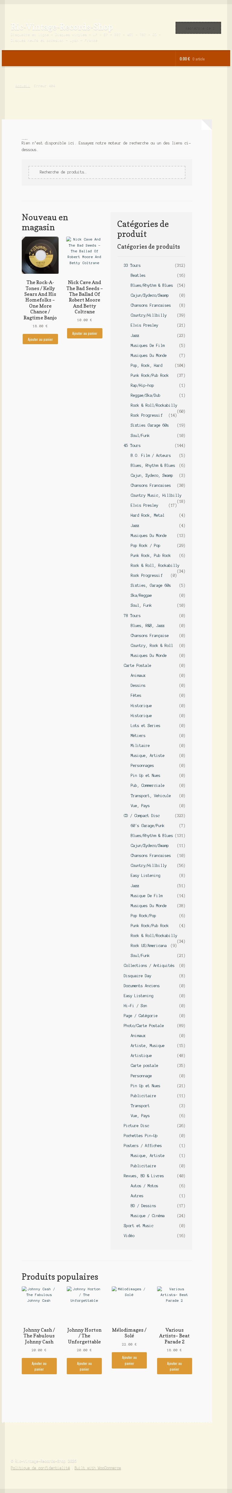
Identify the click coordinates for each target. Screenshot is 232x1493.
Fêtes (136, 695)
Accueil (22, 85)
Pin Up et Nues (145, 775)
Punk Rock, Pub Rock (151, 555)
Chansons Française (150, 636)
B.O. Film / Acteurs (151, 455)
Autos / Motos (144, 1186)
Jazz (135, 336)
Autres (137, 1196)
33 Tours (132, 265)
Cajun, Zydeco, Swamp (152, 475)
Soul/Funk (140, 436)
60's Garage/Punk (148, 826)
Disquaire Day (137, 976)
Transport (140, 1106)
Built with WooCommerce (98, 1468)
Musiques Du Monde (149, 355)
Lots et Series (145, 726)
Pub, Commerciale (148, 785)
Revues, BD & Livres (144, 1176)
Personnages (142, 766)
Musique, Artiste (148, 756)
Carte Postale (137, 665)
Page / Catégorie (141, 1016)
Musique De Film (147, 896)
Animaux (138, 675)
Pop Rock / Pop (145, 546)
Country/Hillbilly (149, 315)
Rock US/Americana (149, 946)
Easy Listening (145, 875)
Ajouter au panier (40, 339)
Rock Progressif (147, 415)
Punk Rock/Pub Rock (150, 375)
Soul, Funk (141, 605)
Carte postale (144, 1066)
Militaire (140, 746)
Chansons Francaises (151, 305)
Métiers (138, 736)
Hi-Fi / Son (135, 1006)
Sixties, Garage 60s (151, 585)
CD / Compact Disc (142, 816)
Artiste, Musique (148, 1046)
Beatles (138, 275)
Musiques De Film (148, 345)
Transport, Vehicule (151, 796)
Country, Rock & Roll (152, 646)
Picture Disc (136, 1126)
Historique (141, 706)
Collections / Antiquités (149, 966)
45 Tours (132, 446)
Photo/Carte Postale (144, 1026)
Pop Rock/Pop (143, 916)
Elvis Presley (144, 325)
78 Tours (132, 616)
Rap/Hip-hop (142, 385)
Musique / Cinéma (148, 1216)
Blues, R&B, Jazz (148, 626)
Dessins (138, 685)
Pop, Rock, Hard (147, 365)
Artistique (141, 1056)
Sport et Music (138, 1226)
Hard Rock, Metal (148, 515)
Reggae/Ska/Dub (145, 395)
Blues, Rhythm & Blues (153, 465)
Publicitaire (143, 1096)
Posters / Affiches (143, 1146)
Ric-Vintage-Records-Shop (62, 27)
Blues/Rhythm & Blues (152, 285)
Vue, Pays (140, 806)
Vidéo (129, 1236)
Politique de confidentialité (40, 1468)
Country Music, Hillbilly (156, 495)
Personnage (141, 1076)
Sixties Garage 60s (150, 425)
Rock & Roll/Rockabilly (154, 405)
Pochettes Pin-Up (141, 1136)
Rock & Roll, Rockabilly (155, 565)
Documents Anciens (142, 986)
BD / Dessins (143, 1206)
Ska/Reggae (141, 595)
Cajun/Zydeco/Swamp (150, 295)
